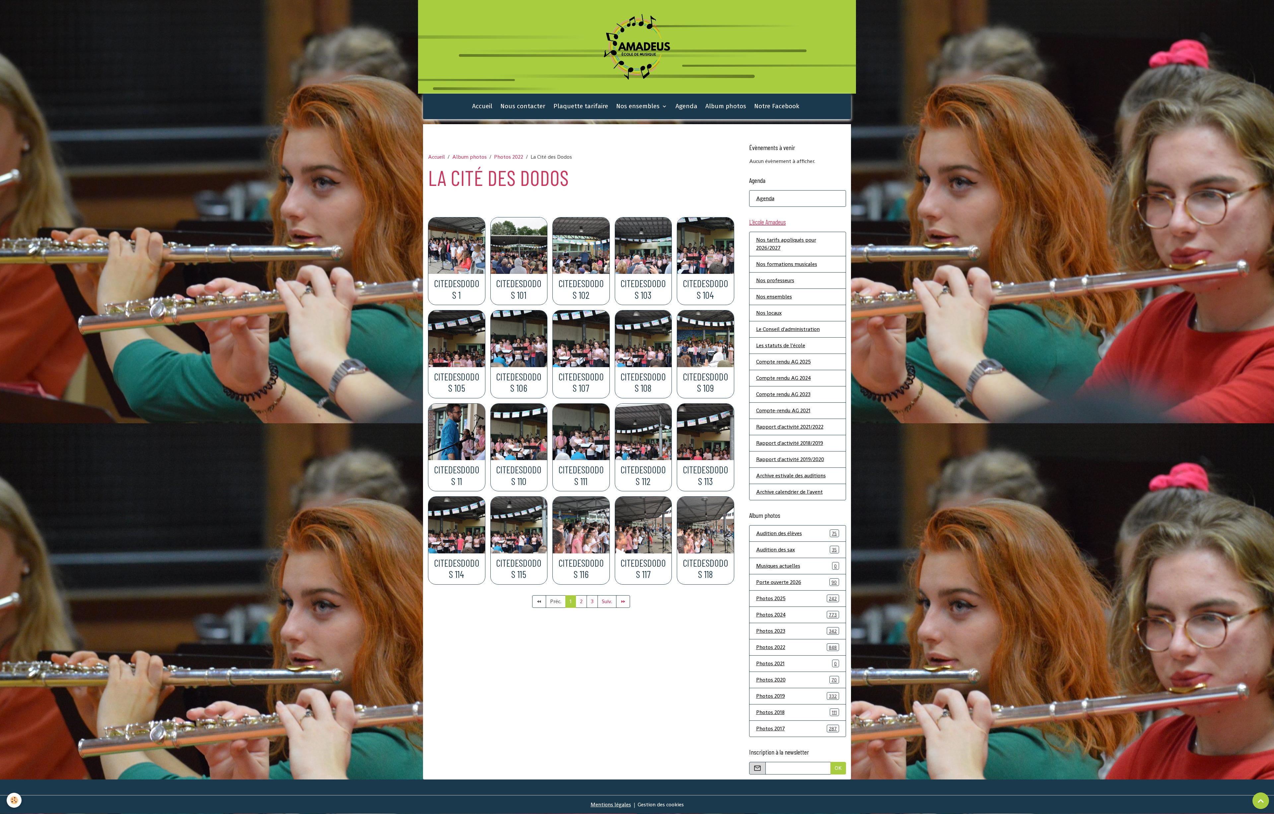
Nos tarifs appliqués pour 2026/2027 (786, 243)
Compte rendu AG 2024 (783, 377)
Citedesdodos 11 (456, 475)
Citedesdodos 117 (643, 568)
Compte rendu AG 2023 (783, 394)
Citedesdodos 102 (581, 289)
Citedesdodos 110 (518, 475)
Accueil (482, 106)
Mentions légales (611, 804)
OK (838, 768)
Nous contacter (522, 106)
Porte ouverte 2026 (796, 582)
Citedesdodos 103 (643, 289)
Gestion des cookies (661, 804)
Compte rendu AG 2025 (783, 361)
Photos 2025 (796, 598)
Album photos (725, 106)
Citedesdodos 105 (456, 382)
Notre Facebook (776, 106)
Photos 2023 (796, 630)
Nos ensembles (638, 106)
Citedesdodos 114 (456, 568)
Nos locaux (769, 312)
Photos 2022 (508, 156)
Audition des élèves (796, 533)
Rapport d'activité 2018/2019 (789, 443)
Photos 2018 (796, 712)
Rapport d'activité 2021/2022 (789, 426)
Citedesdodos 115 (518, 568)
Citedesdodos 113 (705, 475)
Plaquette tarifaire (580, 106)
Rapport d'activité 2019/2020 (790, 459)
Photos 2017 (796, 728)
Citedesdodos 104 (705, 289)
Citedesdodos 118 (705, 568)
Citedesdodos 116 (581, 568)
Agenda (686, 106)
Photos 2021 (796, 663)
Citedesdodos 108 (643, 382)
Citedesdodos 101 (518, 289)
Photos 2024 (796, 614)
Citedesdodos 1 (456, 289)
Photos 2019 (796, 695)
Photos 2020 (796, 679)
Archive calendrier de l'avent (789, 491)
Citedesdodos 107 (581, 382)
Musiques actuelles (796, 565)
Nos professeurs (775, 280)
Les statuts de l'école (780, 345)
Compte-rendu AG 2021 (783, 410)
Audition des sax (796, 549)
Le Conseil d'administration (788, 329)
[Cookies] (14, 800)
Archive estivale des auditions (791, 475)
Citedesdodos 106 (518, 382)
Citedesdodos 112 (643, 475)
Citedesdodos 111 (581, 475)
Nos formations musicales (786, 264)
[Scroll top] (1260, 800)
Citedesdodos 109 (705, 382)
